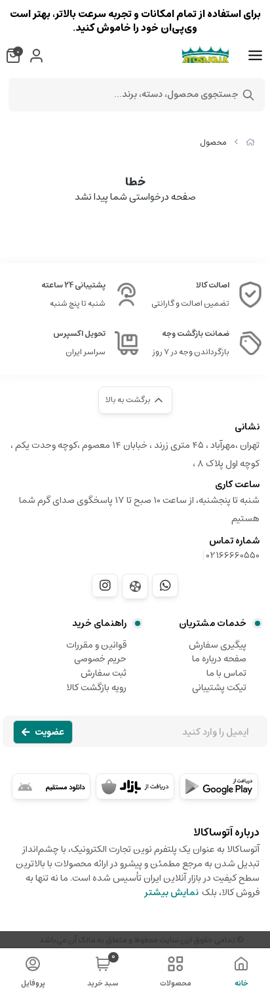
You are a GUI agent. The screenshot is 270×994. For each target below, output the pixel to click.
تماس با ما (226, 673)
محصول (213, 142)
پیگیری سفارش (217, 645)
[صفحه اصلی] (250, 142)
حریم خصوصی (100, 659)
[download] (51, 786)
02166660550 (233, 555)
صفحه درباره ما (219, 659)
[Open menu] (255, 56)
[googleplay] (219, 786)
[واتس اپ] (165, 585)
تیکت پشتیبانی (219, 687)
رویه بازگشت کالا (96, 687)
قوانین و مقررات (96, 645)
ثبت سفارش (103, 673)
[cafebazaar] (135, 786)
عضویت (49, 732)
